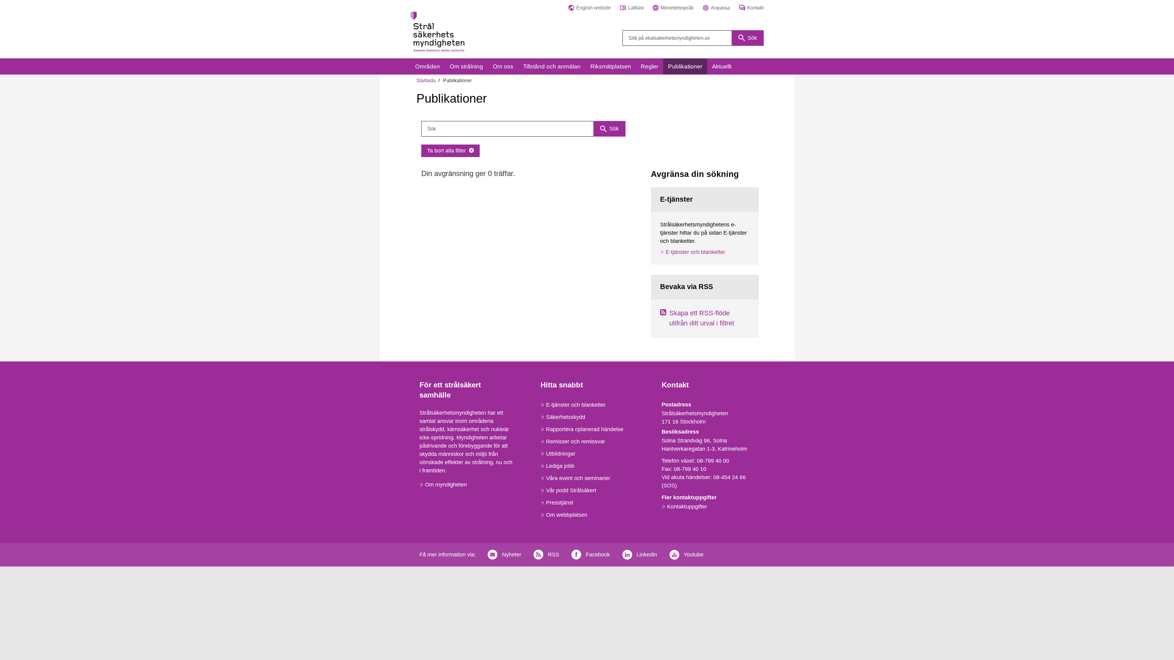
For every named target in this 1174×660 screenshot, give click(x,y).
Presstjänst (559, 503)
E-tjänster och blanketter (695, 252)
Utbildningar (560, 454)
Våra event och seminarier (578, 478)
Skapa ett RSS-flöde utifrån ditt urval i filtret (701, 318)
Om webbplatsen (566, 515)
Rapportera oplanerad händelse (584, 429)
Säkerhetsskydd (565, 417)
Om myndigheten (446, 485)
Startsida (426, 80)
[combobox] (693, 38)
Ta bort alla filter (446, 151)
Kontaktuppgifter (687, 507)
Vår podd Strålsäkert (571, 490)
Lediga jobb (560, 466)
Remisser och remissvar (575, 441)
